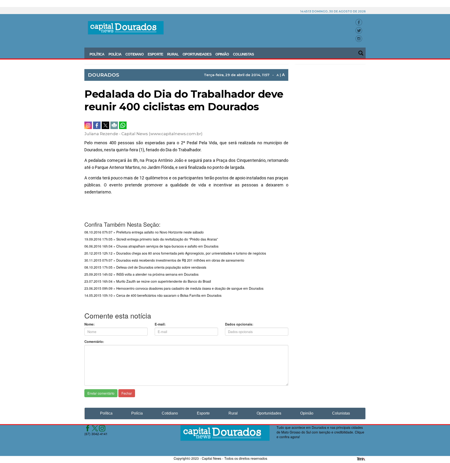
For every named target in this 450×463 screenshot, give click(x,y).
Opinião (222, 54)
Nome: (89, 324)
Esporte (155, 54)
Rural (173, 54)
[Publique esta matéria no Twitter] (105, 125)
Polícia (115, 54)
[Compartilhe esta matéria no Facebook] (97, 125)
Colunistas (243, 54)
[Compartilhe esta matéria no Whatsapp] (123, 125)
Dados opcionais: (239, 324)
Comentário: (94, 341)
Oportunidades (197, 54)
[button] (361, 52)
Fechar (126, 393)
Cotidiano (134, 54)
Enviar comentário (100, 393)
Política (97, 54)
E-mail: (160, 324)
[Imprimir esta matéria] (114, 125)
